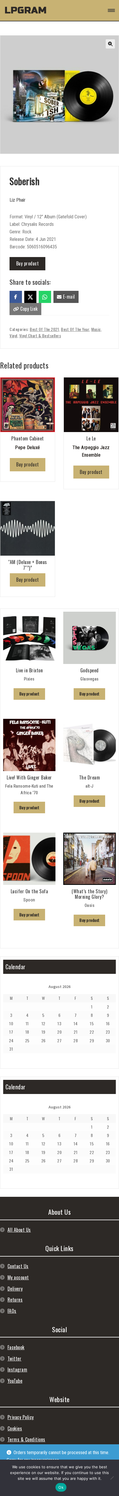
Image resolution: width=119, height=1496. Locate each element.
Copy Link (28, 308)
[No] (112, 1478)
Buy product (27, 263)
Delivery (15, 1288)
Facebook (16, 1347)
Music (96, 329)
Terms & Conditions (26, 1439)
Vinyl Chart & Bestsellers (40, 335)
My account (18, 1277)
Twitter (15, 1358)
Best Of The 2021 (44, 329)
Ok (61, 1487)
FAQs (12, 1310)
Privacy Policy (21, 1417)
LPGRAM (26, 10)
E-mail (68, 296)
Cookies (15, 1428)
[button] (110, 44)
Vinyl (13, 335)
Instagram (17, 1369)
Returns (15, 1299)
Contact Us (18, 1266)
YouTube (15, 1380)
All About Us (19, 1229)
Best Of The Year (75, 329)
